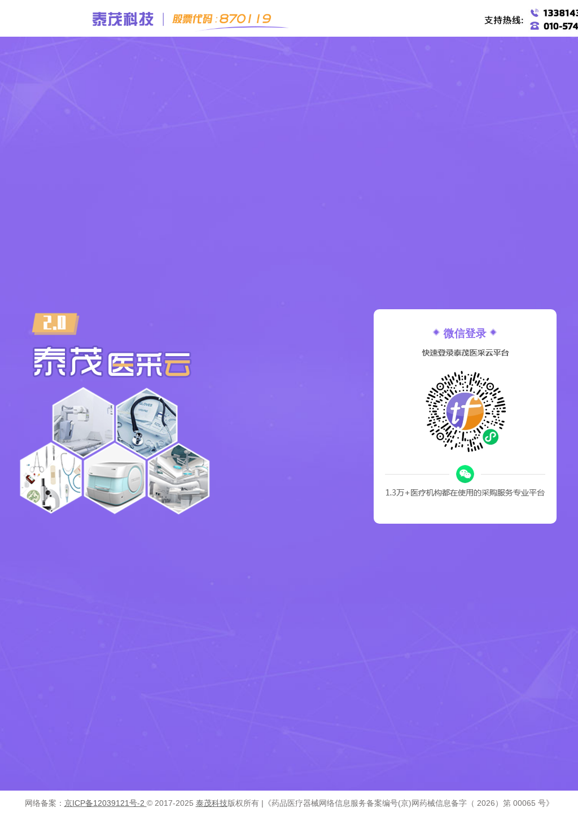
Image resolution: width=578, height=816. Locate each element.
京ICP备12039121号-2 (105, 803)
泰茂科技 (211, 803)
